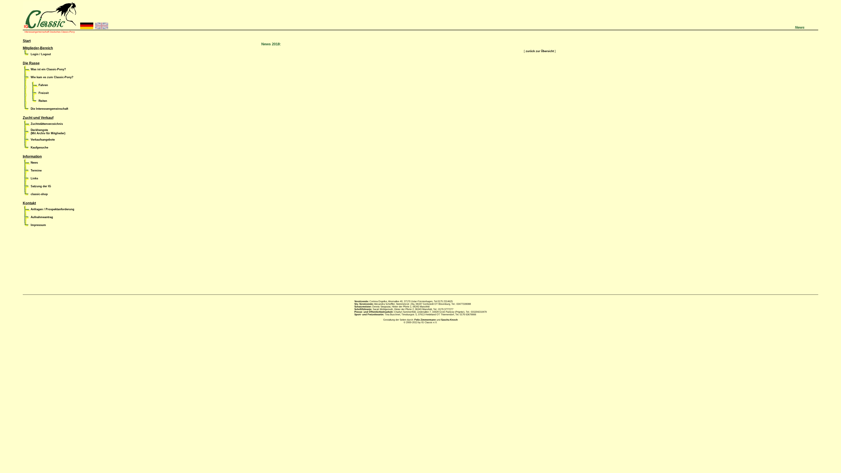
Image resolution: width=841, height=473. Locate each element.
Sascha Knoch (449, 319)
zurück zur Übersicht (540, 51)
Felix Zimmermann (425, 319)
